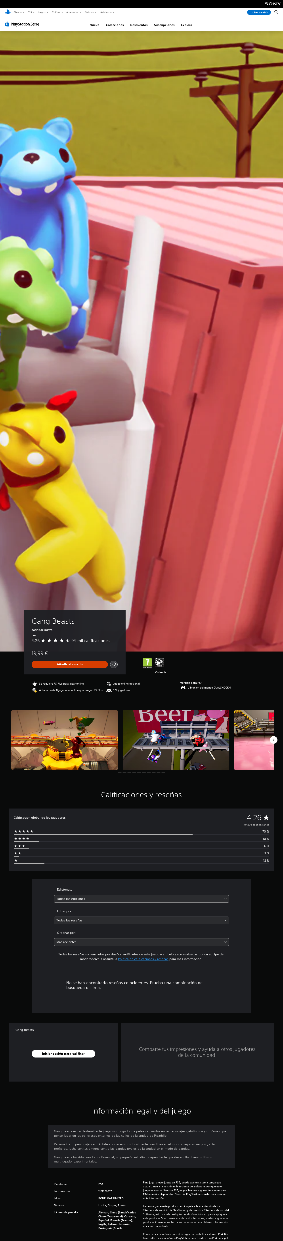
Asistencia (106, 12)
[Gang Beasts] (64, 740)
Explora (186, 25)
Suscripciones (164, 25)
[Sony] (273, 7)
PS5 (30, 12)
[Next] (273, 740)
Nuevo (94, 25)
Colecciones (115, 25)
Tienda (17, 12)
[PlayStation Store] (23, 24)
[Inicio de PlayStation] (7, 12)
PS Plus (56, 12)
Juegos (42, 12)
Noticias (89, 12)
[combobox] (141, 899)
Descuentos (139, 25)
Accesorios (72, 12)
